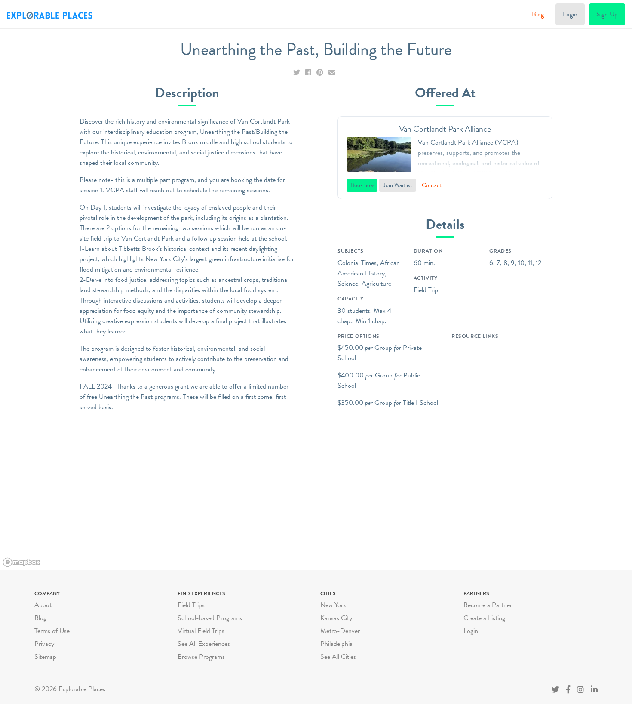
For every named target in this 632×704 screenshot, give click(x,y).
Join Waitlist (397, 185)
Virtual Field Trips (201, 631)
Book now (362, 185)
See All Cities (338, 657)
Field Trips (191, 605)
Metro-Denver (340, 631)
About (43, 605)
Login (570, 14)
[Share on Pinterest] (320, 73)
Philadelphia (336, 644)
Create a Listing (484, 618)
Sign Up (607, 14)
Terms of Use (52, 631)
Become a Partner (487, 605)
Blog (538, 14)
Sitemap (45, 657)
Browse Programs (201, 657)
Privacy (44, 644)
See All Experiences (204, 644)
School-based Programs (210, 618)
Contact (432, 185)
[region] (316, 505)
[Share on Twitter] (297, 73)
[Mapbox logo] (21, 562)
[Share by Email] (331, 73)
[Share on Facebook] (309, 73)
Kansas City (336, 618)
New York (333, 605)
